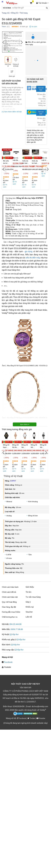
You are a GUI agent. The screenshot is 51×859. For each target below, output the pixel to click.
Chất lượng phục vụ (9, 617)
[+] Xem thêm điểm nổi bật (12, 112)
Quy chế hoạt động (9, 602)
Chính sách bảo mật (10, 597)
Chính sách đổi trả (9, 592)
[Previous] (3, 42)
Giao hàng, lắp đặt (9, 607)
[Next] (21, 42)
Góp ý (28, 602)
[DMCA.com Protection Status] (30, 713)
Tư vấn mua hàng (33, 597)
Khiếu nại (30, 607)
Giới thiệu (30, 587)
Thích (4, 26)
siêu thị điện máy (33, 258)
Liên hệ (29, 617)
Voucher (29, 612)
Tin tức (28, 592)
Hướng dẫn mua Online (11, 612)
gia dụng (28, 251)
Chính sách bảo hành (10, 587)
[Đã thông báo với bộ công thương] (18, 713)
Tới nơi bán (41, 89)
